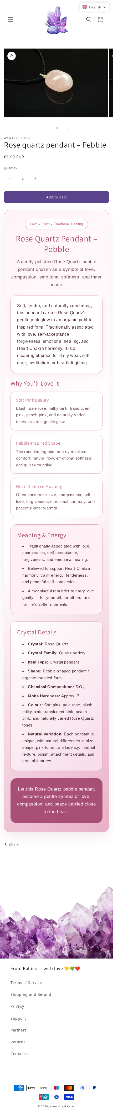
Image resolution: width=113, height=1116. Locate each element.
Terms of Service (26, 982)
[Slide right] (68, 128)
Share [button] (14, 844)
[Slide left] (45, 128)
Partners (19, 1030)
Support (18, 1018)
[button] (10, 19)
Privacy (17, 1006)
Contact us (21, 1053)
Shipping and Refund (31, 994)
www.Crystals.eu (63, 1106)
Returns (18, 1041)
